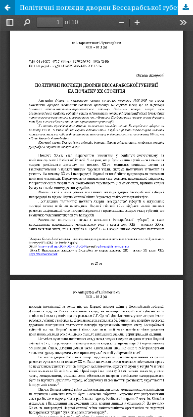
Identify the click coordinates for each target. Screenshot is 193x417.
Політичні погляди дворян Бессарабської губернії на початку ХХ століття (106, 7)
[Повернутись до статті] (7, 7)
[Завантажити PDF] (185, 7)
